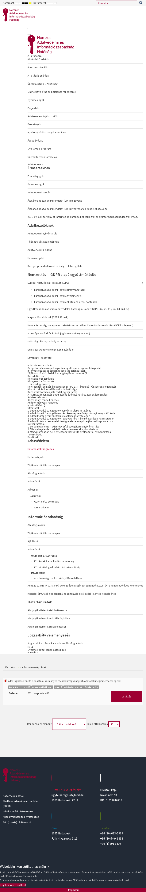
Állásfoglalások (36, 473)
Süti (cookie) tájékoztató (17, 822)
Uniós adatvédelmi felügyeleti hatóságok (51, 349)
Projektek (33, 108)
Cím (54, 828)
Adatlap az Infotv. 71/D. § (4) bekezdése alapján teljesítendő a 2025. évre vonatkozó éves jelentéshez (85, 585)
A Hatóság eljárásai (38, 75)
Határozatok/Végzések (41, 449)
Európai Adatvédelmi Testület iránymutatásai (59, 289)
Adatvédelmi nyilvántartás (42, 233)
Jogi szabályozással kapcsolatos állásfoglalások (55, 643)
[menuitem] (85, 107)
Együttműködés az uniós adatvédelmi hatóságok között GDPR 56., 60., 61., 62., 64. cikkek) (78, 309)
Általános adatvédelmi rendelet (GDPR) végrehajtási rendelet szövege (68, 209)
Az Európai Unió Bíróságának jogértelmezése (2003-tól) (59, 333)
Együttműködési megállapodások (47, 132)
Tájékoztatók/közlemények (43, 241)
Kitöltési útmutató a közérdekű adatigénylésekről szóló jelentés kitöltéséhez (72, 593)
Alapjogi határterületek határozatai (47, 610)
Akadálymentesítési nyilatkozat (21, 816)
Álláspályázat (35, 140)
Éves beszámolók (38, 67)
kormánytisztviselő (19, 687)
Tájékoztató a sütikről (13, 884)
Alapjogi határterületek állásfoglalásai (49, 618)
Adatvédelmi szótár (39, 192)
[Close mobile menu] (29, 34)
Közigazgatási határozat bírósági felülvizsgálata (55, 266)
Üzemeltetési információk (42, 157)
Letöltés (126, 696)
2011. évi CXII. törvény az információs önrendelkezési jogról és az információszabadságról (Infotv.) (83, 216)
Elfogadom (73, 889)
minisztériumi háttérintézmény (81, 687)
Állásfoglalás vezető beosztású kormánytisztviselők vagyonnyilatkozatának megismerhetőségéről (64, 681)
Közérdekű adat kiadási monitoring (54, 561)
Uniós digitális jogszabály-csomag (47, 341)
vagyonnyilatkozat (42, 687)
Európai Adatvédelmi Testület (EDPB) (48, 282)
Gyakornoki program (39, 148)
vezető (58, 687)
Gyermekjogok (36, 100)
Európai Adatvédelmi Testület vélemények (58, 296)
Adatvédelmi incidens (40, 250)
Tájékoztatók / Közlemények (44, 465)
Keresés (140, 3)
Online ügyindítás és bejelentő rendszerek (52, 91)
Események (34, 124)
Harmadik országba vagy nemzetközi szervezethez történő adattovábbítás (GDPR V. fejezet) (80, 325)
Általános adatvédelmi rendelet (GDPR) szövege (55, 200)
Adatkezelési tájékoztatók (43, 116)
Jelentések (34, 481)
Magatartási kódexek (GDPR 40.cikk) (48, 317)
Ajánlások (33, 489)
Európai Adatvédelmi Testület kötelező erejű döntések (65, 302)
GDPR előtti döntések (46, 501)
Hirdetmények (36, 457)
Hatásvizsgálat (36, 258)
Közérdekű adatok (38, 59)
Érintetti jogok (36, 176)
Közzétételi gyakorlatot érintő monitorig (57, 567)
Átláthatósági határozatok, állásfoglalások (58, 578)
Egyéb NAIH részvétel (40, 357)
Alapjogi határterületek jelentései (47, 626)
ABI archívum (41, 507)
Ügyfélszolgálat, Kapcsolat (43, 83)
